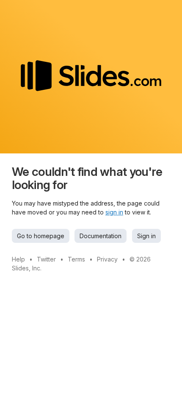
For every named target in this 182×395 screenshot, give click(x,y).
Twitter (46, 259)
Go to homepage (40, 235)
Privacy (107, 259)
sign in (114, 212)
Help (18, 259)
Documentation (100, 235)
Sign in (146, 235)
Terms (76, 259)
